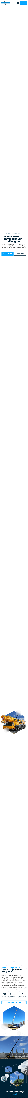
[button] (18, 2)
